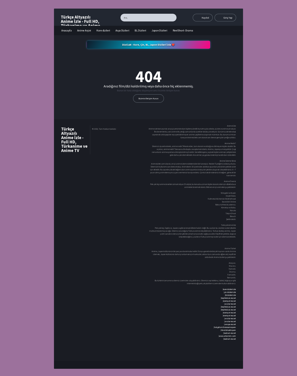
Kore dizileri (103, 30)
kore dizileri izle (229, 289)
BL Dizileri (140, 30)
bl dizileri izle (230, 295)
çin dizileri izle (230, 292)
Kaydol (205, 17)
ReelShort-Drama (183, 30)
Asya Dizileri (122, 30)
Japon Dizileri (159, 30)
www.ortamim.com (227, 336)
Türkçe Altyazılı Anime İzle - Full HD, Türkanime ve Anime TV (80, 23)
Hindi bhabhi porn (228, 330)
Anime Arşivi (84, 30)
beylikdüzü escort (228, 298)
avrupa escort (230, 324)
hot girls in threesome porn (225, 327)
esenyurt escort (229, 301)
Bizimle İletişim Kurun (149, 98)
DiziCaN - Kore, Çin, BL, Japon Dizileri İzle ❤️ (148, 44)
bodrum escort (230, 333)
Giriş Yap (227, 17)
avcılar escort (230, 304)
